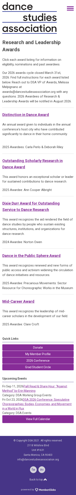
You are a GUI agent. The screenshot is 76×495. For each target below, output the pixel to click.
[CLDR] (29, 33)
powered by (28, 489)
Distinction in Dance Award (25, 114)
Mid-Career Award (18, 301)
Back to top (36, 479)
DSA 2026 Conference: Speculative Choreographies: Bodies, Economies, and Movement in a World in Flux (37, 404)
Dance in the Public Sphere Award (31, 255)
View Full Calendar (38, 419)
